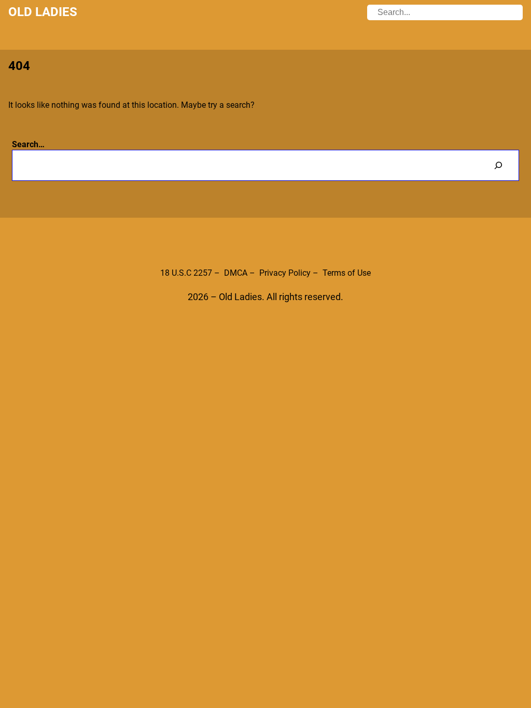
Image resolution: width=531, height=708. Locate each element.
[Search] (498, 165)
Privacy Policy (285, 273)
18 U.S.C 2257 (186, 273)
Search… (28, 144)
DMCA (235, 273)
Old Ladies (42, 12)
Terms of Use (347, 273)
